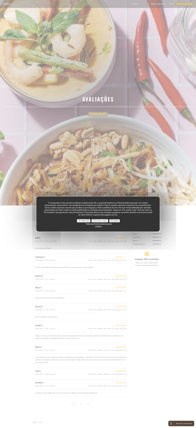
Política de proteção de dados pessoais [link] (99, 224)
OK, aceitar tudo (83, 221)
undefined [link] (98, 226)
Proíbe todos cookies (100, 221)
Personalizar (114, 221)
